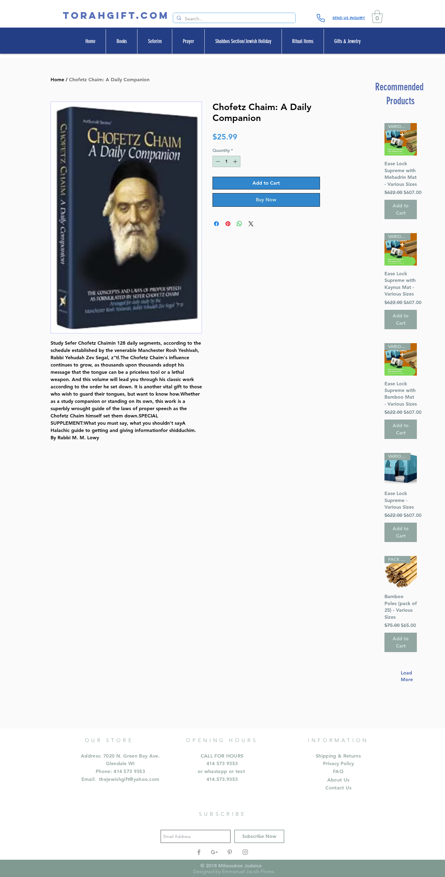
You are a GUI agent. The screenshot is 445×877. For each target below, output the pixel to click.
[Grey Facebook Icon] (199, 852)
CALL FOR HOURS (222, 756)
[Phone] (320, 18)
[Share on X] (251, 223)
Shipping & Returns (338, 756)
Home (57, 79)
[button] (377, 16)
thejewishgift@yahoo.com (129, 779)
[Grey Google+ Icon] (214, 852)
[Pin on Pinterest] (228, 223)
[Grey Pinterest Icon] (229, 852)
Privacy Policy (338, 763)
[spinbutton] (226, 161)
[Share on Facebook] (216, 223)
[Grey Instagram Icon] (245, 852)
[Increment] (235, 161)
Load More (404, 676)
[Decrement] (217, 161)
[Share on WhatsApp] (239, 223)
